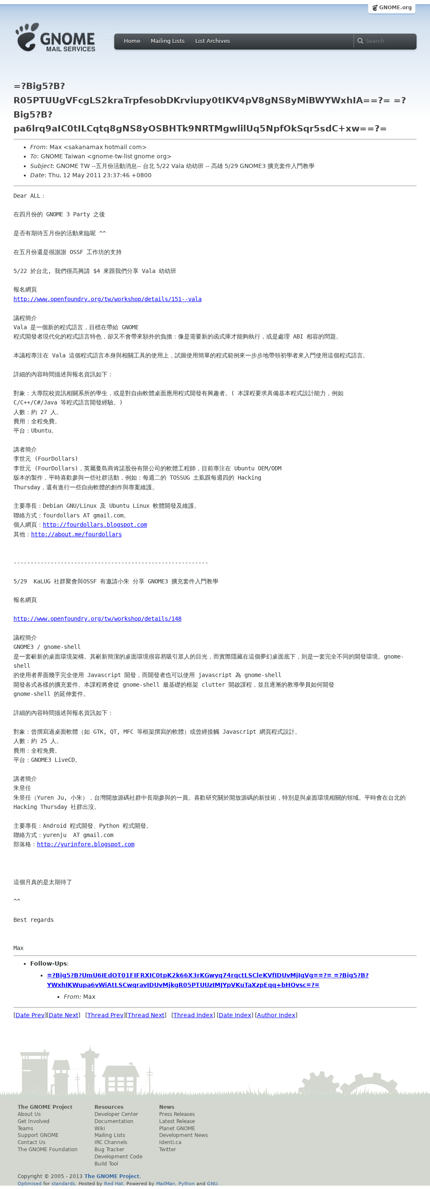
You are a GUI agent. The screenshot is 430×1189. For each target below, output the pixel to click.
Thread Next (146, 1015)
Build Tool (106, 1164)
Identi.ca (170, 1142)
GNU (212, 1183)
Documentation (114, 1121)
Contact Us (31, 1142)
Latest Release (177, 1121)
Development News (183, 1135)
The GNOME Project (45, 1107)
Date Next (63, 1015)
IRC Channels (110, 1142)
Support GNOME (38, 1135)
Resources (108, 1107)
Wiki (99, 1128)
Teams (25, 1128)
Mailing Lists (168, 41)
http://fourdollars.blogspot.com (95, 524)
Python (186, 1183)
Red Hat (113, 1183)
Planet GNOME (177, 1128)
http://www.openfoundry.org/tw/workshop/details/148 (97, 618)
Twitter (167, 1149)
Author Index (276, 1015)
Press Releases (177, 1114)
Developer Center (116, 1114)
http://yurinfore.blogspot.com (85, 844)
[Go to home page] (68, 53)
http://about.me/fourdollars (76, 534)
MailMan (165, 1183)
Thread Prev (105, 1015)
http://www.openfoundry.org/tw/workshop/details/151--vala (107, 299)
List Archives (212, 41)
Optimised (30, 1183)
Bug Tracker (109, 1149)
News (166, 1107)
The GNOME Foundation (48, 1149)
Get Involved (34, 1121)
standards (63, 1183)
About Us (29, 1114)
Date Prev (30, 1015)
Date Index (235, 1015)
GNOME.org (395, 7)
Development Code (118, 1157)
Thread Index (193, 1015)
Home (132, 41)
